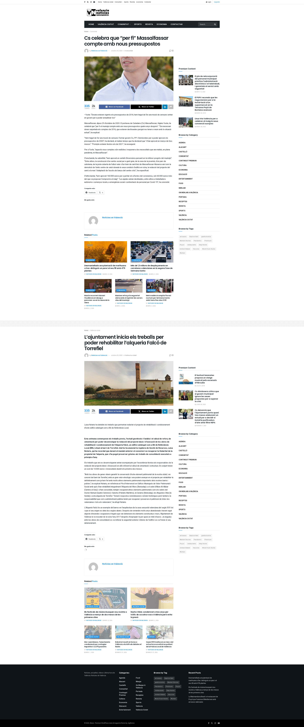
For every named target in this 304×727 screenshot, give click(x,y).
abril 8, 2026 (108, 274)
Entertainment (186, 179)
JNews (92, 723)
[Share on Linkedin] (165, 107)
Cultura (182, 165)
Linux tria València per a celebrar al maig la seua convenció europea (206, 121)
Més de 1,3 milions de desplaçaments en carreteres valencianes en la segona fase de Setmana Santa (151, 268)
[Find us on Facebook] (84, 2)
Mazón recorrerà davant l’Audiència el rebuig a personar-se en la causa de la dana (96, 299)
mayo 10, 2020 (200, 92)
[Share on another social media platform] (170, 107)
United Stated (185, 249)
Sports (126, 2)
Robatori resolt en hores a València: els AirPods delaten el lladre (128, 644)
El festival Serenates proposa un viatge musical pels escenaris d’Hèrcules (206, 379)
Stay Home (203, 245)
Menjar (182, 188)
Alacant (182, 147)
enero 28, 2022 (201, 127)
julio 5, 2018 (200, 386)
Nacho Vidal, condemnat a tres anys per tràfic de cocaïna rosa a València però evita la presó (151, 615)
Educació (183, 174)
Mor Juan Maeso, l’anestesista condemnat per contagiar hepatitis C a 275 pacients (97, 644)
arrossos (183, 237)
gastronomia (206, 237)
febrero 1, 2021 (201, 426)
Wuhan (182, 253)
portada (182, 197)
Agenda (182, 142)
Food (181, 183)
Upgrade (217, 2)
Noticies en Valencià (99, 51)
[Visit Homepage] (98, 12)
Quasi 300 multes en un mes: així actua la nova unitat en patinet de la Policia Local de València (159, 644)
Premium (208, 241)
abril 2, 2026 (154, 274)
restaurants (191, 245)
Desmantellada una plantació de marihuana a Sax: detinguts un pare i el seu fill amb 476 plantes (105, 268)
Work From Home (208, 249)
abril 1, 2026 (89, 652)
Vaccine (196, 249)
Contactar (147, 2)
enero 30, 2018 (201, 113)
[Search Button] (215, 24)
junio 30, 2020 (201, 404)
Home (100, 2)
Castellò (183, 152)
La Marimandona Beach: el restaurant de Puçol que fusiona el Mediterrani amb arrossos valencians (203, 699)
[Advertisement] (176, 12)
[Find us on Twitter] (88, 2)
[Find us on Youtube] (94, 2)
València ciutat (108, 2)
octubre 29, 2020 (116, 51)
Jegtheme (131, 723)
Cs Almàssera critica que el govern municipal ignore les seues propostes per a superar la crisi (207, 396)
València (151, 290)
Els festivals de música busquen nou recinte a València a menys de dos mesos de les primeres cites (105, 615)
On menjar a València (188, 192)
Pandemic (198, 241)
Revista (132, 2)
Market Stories (185, 241)
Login (209, 2)
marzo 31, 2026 (121, 652)
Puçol (182, 245)
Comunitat (118, 2)
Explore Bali (194, 237)
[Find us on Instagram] (91, 2)
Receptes (183, 201)
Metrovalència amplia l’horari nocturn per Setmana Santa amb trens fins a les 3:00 (158, 297)
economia (139, 2)
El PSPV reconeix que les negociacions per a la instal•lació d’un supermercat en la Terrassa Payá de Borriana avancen (206, 103)
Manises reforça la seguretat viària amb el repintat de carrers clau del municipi (128, 297)
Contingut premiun (188, 161)
